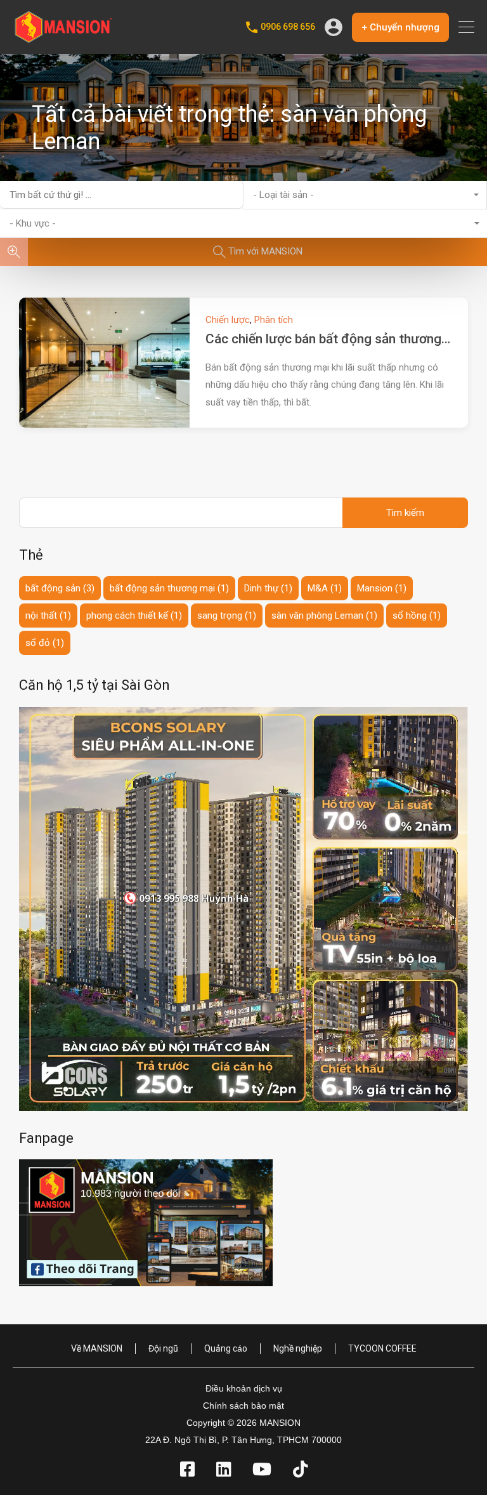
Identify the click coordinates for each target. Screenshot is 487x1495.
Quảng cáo (225, 1348)
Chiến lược (227, 320)
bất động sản (59, 588)
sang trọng (226, 615)
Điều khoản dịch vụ (243, 1388)
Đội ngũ (163, 1348)
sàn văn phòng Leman (324, 615)
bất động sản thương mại (169, 588)
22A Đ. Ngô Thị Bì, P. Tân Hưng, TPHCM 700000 (243, 1440)
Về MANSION (96, 1348)
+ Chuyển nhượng (400, 27)
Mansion (381, 588)
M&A (325, 588)
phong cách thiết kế (134, 615)
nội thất (48, 615)
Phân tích (273, 320)
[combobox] (365, 195)
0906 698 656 (288, 27)
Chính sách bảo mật (243, 1405)
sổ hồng (417, 615)
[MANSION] (63, 38)
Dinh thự (268, 588)
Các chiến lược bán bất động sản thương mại (335, 338)
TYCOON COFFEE (382, 1348)
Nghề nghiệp (297, 1348)
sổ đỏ (44, 643)
